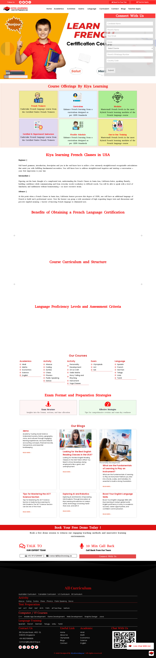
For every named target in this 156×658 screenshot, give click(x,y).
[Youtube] (32, 647)
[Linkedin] (28, 647)
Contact (115, 9)
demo (26, 430)
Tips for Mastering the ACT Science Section (37, 495)
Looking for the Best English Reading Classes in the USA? (77, 453)
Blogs (123, 9)
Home (49, 9)
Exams (81, 9)
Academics (59, 9)
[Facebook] (20, 647)
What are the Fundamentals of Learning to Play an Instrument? (117, 468)
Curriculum (104, 9)
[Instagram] (24, 647)
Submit (111, 70)
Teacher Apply (143, 2)
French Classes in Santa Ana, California (93, 181)
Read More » (27, 452)
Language (91, 9)
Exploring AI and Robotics (76, 493)
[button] (59, 8)
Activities (71, 9)
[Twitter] (36, 647)
